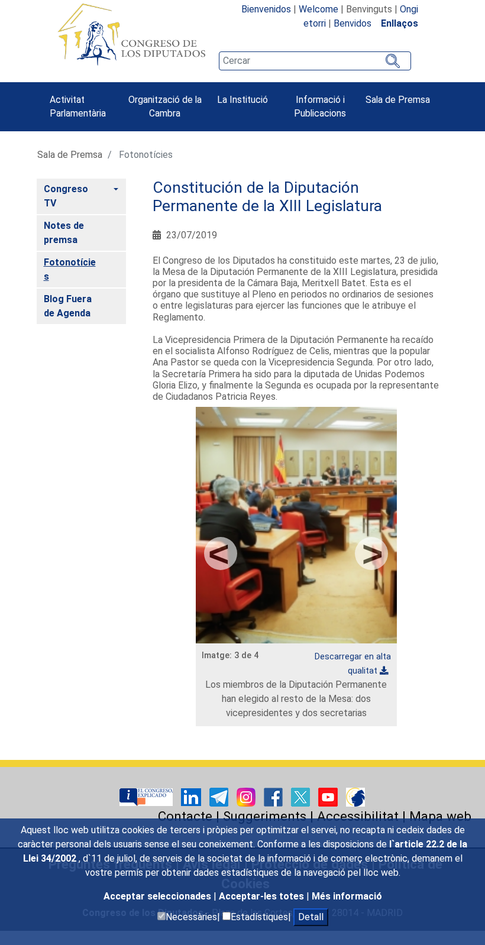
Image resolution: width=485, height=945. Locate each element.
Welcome (318, 9)
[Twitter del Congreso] (301, 796)
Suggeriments (264, 816)
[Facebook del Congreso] (274, 796)
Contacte (185, 816)
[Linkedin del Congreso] (192, 796)
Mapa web (440, 816)
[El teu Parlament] (147, 796)
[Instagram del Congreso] (247, 796)
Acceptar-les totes (262, 896)
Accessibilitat (358, 816)
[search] (314, 60)
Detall (311, 917)
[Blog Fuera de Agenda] (355, 796)
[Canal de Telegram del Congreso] (220, 796)
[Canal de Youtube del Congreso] (329, 796)
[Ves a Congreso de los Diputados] (131, 34)
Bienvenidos (266, 9)
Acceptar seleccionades (159, 896)
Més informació (347, 896)
